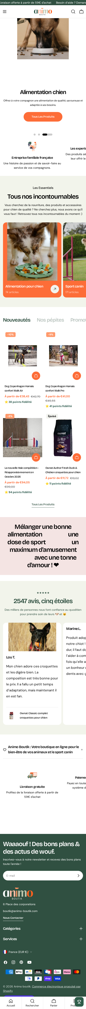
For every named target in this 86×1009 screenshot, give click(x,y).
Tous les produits (43, 116)
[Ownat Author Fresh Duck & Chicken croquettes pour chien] (63, 437)
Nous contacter (13, 918)
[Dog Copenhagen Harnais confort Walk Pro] (63, 356)
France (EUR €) (18, 952)
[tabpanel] (43, 413)
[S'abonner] (78, 875)
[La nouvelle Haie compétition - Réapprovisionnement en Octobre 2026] (22, 437)
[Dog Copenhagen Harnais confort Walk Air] (22, 356)
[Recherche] (73, 12)
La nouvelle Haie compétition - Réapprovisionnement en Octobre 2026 (21, 472)
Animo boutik (22, 986)
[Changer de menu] (5, 12)
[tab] (16, 320)
